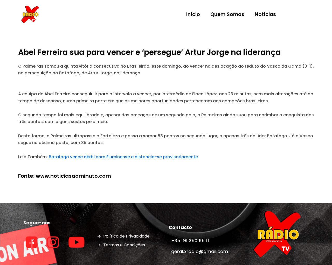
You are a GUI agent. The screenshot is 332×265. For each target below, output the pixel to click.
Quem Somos (227, 14)
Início (193, 14)
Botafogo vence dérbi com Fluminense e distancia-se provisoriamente (123, 157)
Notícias (265, 14)
